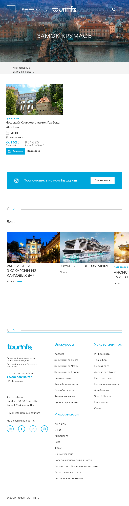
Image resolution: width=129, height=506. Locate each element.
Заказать (18, 151)
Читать (10, 281)
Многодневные (21, 68)
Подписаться (102, 180)
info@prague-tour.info (27, 413)
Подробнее (33, 151)
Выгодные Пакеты (23, 72)
